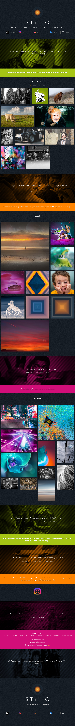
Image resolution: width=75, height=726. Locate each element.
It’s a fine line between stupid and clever (37, 704)
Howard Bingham (41, 642)
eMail (67, 32)
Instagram (26, 32)
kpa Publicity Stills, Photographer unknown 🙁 (40, 645)
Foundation (41, 32)
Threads (12, 32)
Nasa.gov (52, 644)
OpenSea (55, 32)
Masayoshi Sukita (40, 639)
